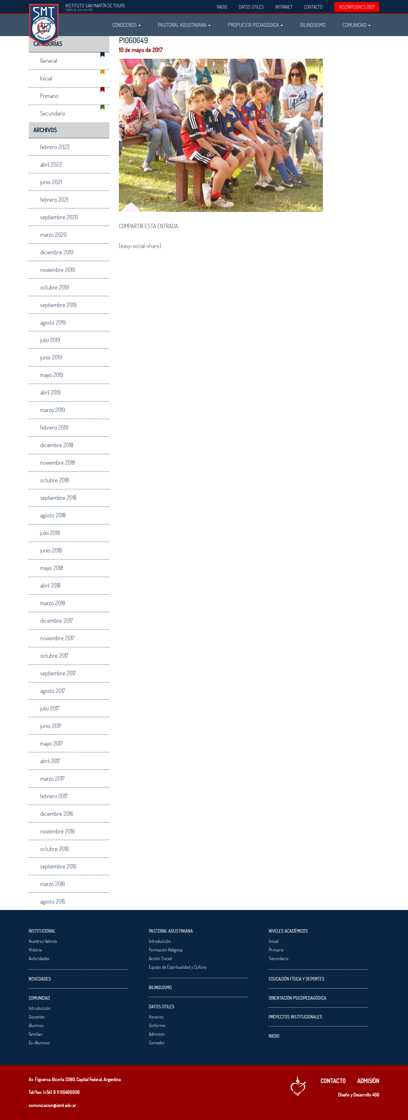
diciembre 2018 (56, 444)
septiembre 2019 (58, 304)
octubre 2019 (54, 287)
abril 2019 (50, 392)
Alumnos (36, 1025)
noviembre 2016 (57, 831)
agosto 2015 (52, 901)
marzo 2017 (52, 778)
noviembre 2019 (57, 269)
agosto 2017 (52, 690)
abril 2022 (51, 164)
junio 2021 (51, 181)
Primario (49, 95)
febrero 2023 (54, 146)
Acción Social (160, 958)
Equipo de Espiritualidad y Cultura (178, 967)
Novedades (40, 978)
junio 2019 (51, 357)
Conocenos (125, 24)
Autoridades (39, 958)
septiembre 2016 (58, 866)
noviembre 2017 (57, 638)
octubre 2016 (54, 848)
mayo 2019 (51, 374)
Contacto (313, 7)
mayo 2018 (51, 567)
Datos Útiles (251, 7)
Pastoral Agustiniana (183, 24)
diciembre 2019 (56, 252)
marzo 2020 (53, 234)
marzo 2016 (52, 883)
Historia (35, 949)
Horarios (156, 1016)
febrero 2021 (54, 199)
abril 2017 (50, 760)
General (48, 60)
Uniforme (157, 1025)
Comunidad (355, 24)
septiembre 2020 (59, 217)
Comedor (157, 1042)
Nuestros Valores (43, 941)
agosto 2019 (53, 322)
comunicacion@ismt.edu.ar (52, 1105)
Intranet (284, 7)
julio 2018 (50, 532)
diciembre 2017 (56, 620)
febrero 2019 (54, 427)
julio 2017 (49, 708)
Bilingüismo (312, 24)
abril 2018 (50, 585)
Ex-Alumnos (39, 1042)
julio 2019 (50, 339)
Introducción (40, 1008)
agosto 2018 (53, 515)
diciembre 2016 (56, 813)
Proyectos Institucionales (295, 1016)
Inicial (46, 78)
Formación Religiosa (166, 949)
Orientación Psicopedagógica (297, 998)
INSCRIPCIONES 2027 (357, 7)
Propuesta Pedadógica (254, 24)
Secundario (52, 113)
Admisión (157, 1034)
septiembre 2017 (58, 673)
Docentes (36, 1016)
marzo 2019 (52, 409)
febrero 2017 (54, 796)
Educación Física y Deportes (296, 978)
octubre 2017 (54, 655)
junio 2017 (50, 725)
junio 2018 (51, 550)
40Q (375, 1094)
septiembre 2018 (58, 497)
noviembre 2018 (57, 462)
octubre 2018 (54, 480)
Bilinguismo (160, 987)
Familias (35, 1034)
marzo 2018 (52, 602)
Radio (222, 7)
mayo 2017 (51, 743)
